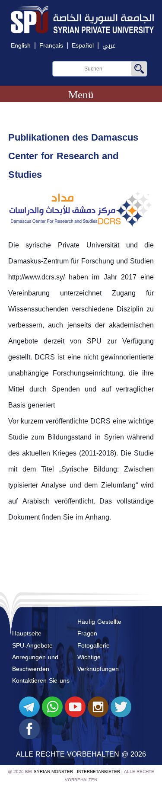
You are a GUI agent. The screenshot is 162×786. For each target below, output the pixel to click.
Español (83, 45)
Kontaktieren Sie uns (41, 680)
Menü (81, 94)
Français (51, 45)
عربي (108, 45)
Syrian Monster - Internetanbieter (77, 771)
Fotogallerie (93, 645)
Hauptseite (26, 633)
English (21, 45)
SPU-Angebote (32, 645)
